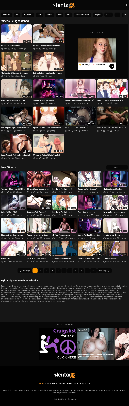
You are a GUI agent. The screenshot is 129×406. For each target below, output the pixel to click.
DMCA (76, 383)
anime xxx (6, 15)
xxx (17, 15)
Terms (69, 383)
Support (62, 383)
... (87, 271)
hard (68, 15)
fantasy (49, 15)
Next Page (102, 271)
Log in (54, 383)
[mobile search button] (126, 5)
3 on (39, 15)
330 (93, 271)
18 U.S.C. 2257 (84, 383)
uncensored (28, 15)
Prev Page (26, 271)
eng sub (98, 15)
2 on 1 (108, 15)
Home (41, 383)
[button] (125, 15)
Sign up (48, 383)
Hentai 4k (61, 399)
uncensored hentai (82, 15)
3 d (117, 15)
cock (59, 15)
